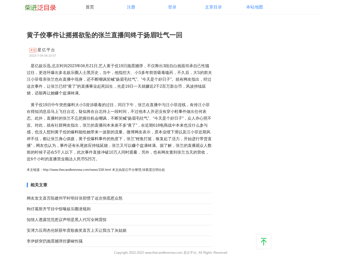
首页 (90, 6)
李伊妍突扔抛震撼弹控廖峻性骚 (55, 241)
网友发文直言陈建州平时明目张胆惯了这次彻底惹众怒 (75, 198)
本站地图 (254, 6)
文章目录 (213, 6)
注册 (131, 6)
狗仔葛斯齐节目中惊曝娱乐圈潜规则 (59, 208)
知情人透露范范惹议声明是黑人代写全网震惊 (67, 219)
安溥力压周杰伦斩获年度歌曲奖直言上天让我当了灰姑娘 (77, 230)
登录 (172, 6)
